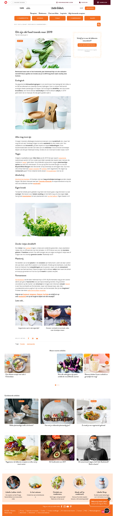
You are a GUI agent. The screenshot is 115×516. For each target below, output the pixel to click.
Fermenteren (19, 280)
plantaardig (31, 344)
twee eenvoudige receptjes (37, 290)
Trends (22, 344)
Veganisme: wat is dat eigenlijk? (28, 328)
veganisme (62, 158)
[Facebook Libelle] (61, 506)
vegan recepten (34, 169)
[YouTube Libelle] (68, 506)
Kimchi (67, 284)
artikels (44, 169)
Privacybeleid (87, 51)
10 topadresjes (51, 171)
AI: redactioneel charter (68, 511)
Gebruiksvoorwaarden (32, 511)
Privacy (22, 511)
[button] (102, 2)
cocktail (28, 248)
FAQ (85, 511)
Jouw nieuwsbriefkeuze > (87, 45)
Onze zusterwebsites (43, 513)
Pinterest (39, 294)
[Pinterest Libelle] (71, 506)
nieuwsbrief (22, 296)
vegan (24, 162)
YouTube (45, 294)
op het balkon (52, 196)
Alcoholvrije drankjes (22, 179)
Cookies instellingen (53, 511)
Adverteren (32, 513)
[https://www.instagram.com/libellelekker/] (65, 506)
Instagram (33, 294)
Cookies (43, 511)
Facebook (26, 294)
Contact (79, 511)
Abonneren (23, 513)
